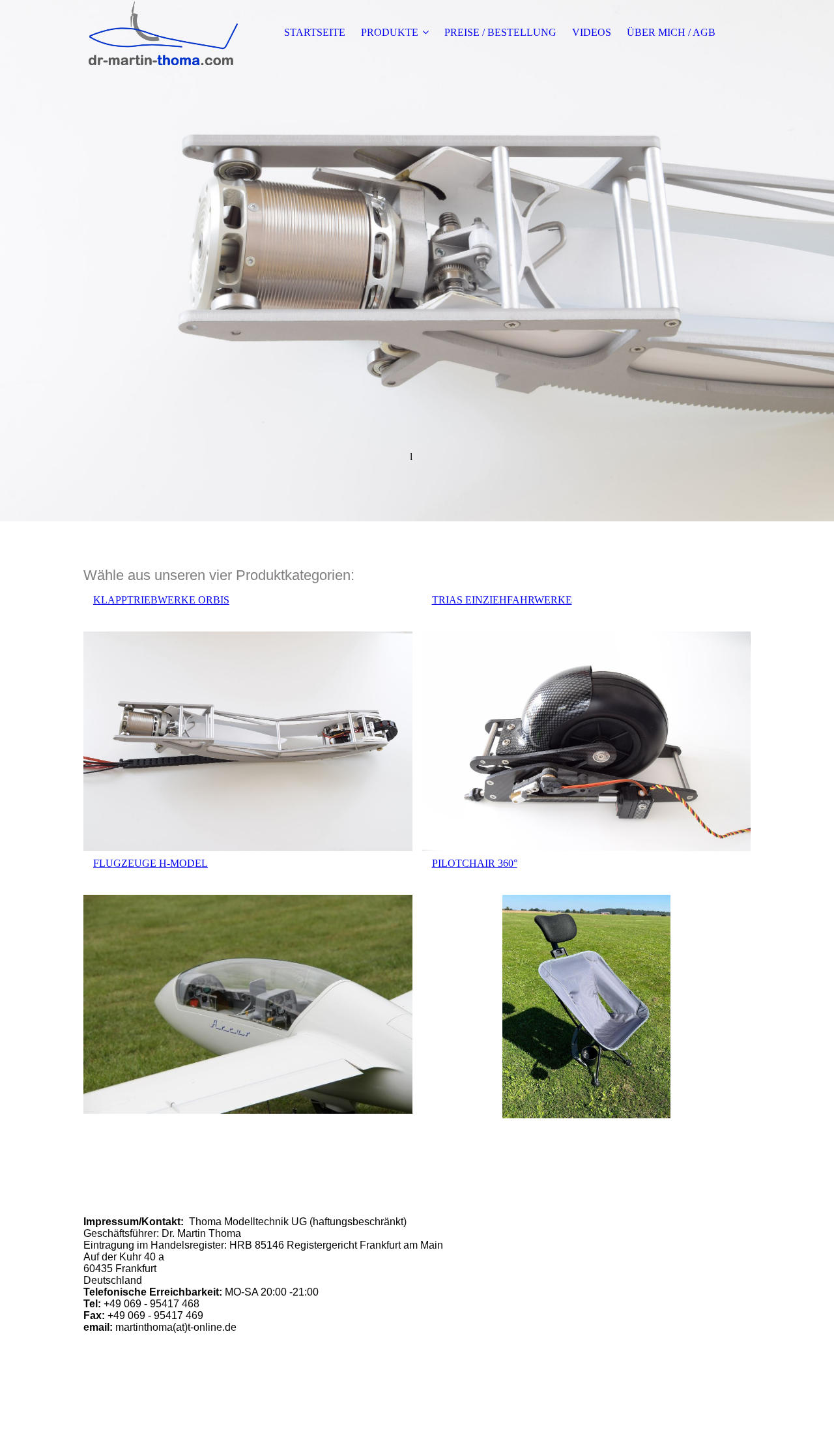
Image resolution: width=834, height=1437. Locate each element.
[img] (164, 32)
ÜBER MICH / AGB (671, 32)
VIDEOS (591, 32)
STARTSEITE (314, 32)
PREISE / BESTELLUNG (500, 32)
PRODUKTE (389, 32)
